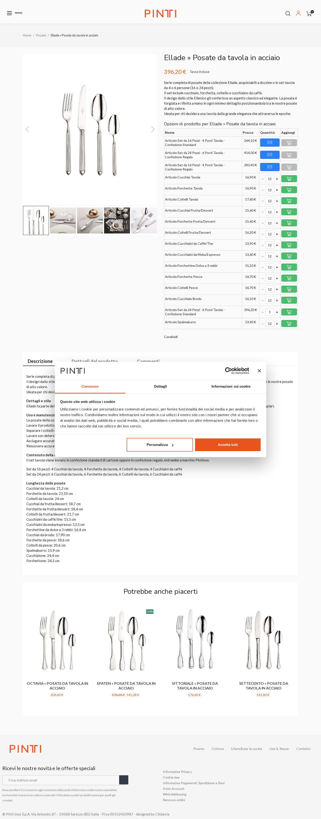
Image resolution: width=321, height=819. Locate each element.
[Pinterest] (317, 786)
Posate (198, 748)
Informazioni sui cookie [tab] (230, 386)
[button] (14, 13)
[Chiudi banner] (259, 371)
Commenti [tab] (148, 361)
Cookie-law (171, 777)
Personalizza (157, 445)
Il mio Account (173, 788)
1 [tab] (158, 710)
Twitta (190, 337)
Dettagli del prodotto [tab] (95, 361)
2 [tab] (162, 710)
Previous (25, 656)
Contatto (303, 748)
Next (295, 656)
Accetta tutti (228, 445)
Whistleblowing (174, 794)
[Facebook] (291, 786)
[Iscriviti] (123, 779)
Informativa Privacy (177, 771)
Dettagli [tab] (160, 386)
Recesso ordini (174, 800)
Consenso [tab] (90, 386)
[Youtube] (300, 786)
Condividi (183, 337)
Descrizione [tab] (40, 361)
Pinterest (197, 337)
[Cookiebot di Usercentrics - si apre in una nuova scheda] (228, 370)
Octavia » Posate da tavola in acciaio (57, 685)
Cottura (218, 748)
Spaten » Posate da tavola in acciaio (126, 685)
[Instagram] (308, 786)
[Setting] (298, 14)
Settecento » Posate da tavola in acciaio (263, 685)
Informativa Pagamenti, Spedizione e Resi (194, 783)
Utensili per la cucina (246, 748)
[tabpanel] (57, 656)
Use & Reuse (279, 748)
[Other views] (86, 608)
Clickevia (162, 814)
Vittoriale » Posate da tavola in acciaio (195, 685)
